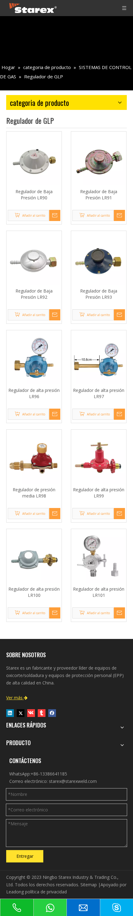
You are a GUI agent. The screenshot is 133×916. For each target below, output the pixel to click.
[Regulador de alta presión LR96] (34, 357)
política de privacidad (46, 892)
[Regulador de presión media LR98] (34, 457)
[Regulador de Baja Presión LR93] (98, 258)
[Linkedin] (10, 713)
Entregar (24, 856)
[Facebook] (52, 713)
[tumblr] (41, 713)
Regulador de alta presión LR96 (34, 393)
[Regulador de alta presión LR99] (98, 457)
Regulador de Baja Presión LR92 (34, 294)
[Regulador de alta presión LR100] (34, 556)
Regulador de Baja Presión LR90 (34, 195)
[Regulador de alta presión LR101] (98, 556)
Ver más (17, 698)
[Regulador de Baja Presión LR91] (98, 159)
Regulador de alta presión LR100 (34, 592)
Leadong (15, 892)
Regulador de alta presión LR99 (98, 493)
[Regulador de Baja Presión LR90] (34, 159)
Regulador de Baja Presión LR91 (98, 195)
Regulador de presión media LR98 (34, 493)
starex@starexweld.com (73, 781)
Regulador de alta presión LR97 (98, 393)
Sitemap (88, 885)
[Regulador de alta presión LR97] (98, 357)
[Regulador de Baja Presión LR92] (34, 258)
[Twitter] (20, 713)
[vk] (31, 713)
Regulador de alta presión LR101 (98, 592)
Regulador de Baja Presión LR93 (98, 294)
